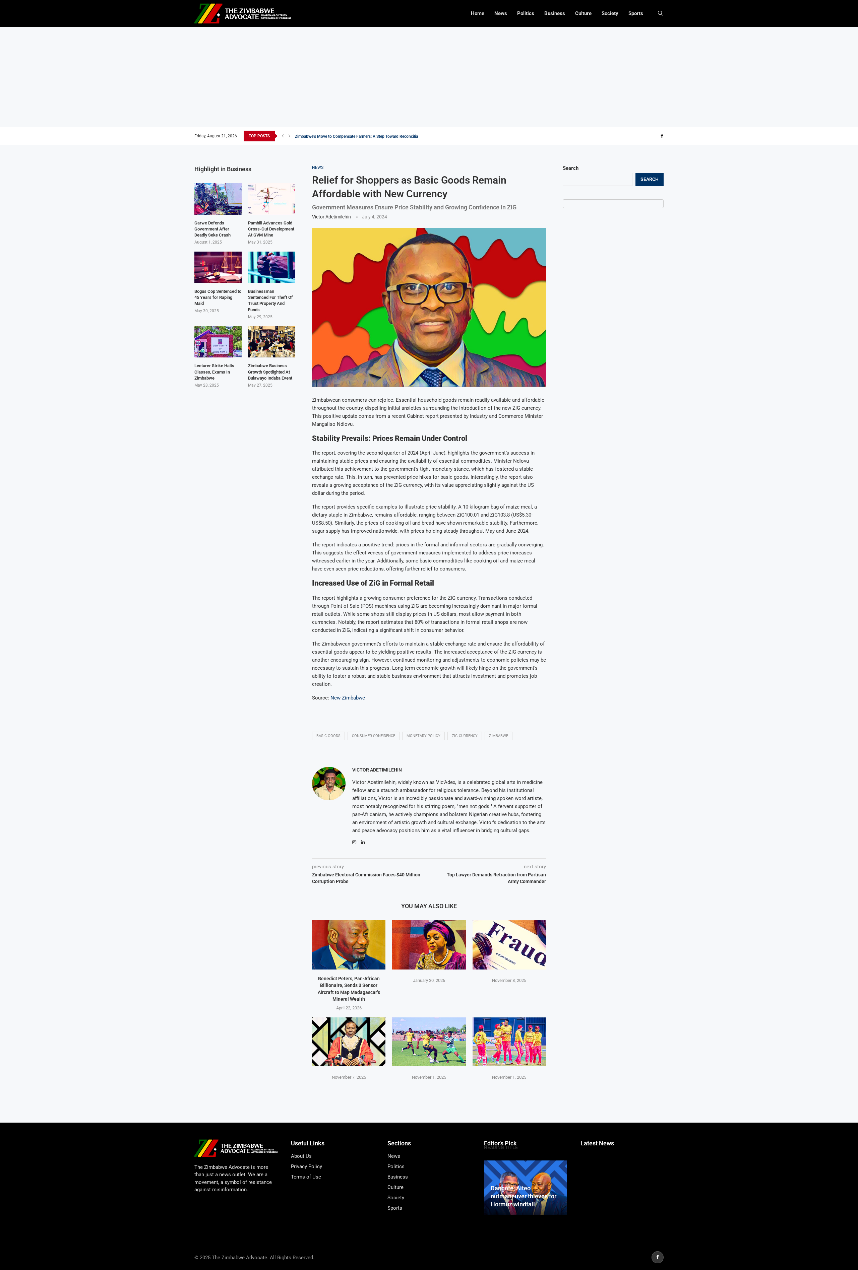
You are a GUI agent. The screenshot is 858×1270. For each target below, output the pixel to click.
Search (570, 168)
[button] (283, 136)
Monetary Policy (423, 736)
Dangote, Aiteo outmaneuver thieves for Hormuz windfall (523, 1196)
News (500, 13)
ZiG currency (465, 736)
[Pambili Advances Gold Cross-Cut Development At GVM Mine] (271, 198)
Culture (583, 13)
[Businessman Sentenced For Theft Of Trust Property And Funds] (271, 267)
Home (477, 13)
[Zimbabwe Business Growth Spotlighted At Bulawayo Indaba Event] (271, 341)
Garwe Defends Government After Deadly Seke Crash (212, 229)
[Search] (660, 13)
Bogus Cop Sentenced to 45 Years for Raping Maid (217, 297)
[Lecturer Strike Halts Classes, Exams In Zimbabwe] (218, 341)
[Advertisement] (429, 77)
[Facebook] (662, 136)
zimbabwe (498, 736)
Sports (635, 13)
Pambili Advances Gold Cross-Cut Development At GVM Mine (271, 229)
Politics (525, 13)
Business (554, 13)
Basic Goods (328, 736)
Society (610, 13)
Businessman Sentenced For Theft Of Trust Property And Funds (270, 300)
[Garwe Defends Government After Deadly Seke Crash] (218, 198)
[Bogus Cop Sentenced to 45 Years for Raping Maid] (218, 267)
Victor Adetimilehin (331, 216)
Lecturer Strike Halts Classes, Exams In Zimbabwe (214, 371)
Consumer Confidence (373, 736)
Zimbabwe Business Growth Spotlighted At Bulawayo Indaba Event (270, 371)
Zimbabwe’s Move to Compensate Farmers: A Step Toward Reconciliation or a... (365, 136)
